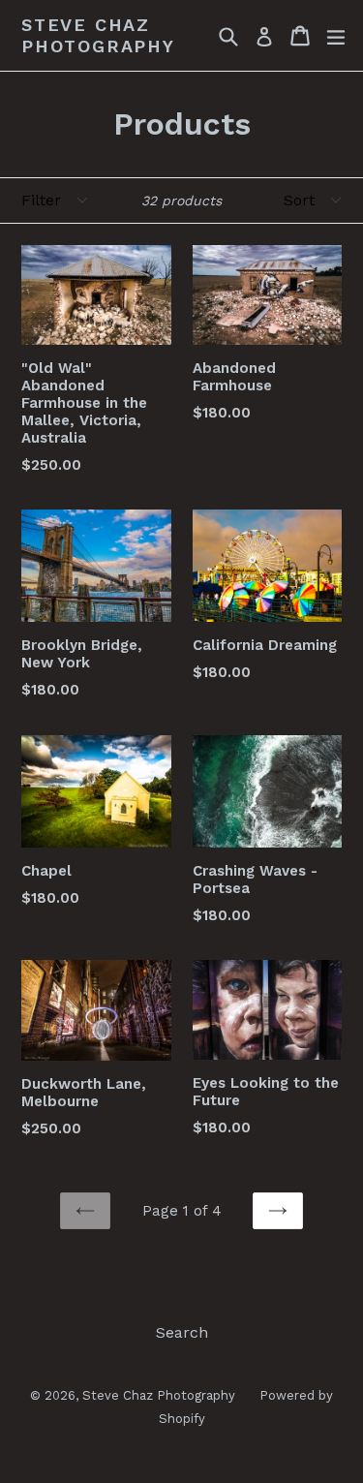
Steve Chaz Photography (98, 35)
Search (182, 1332)
